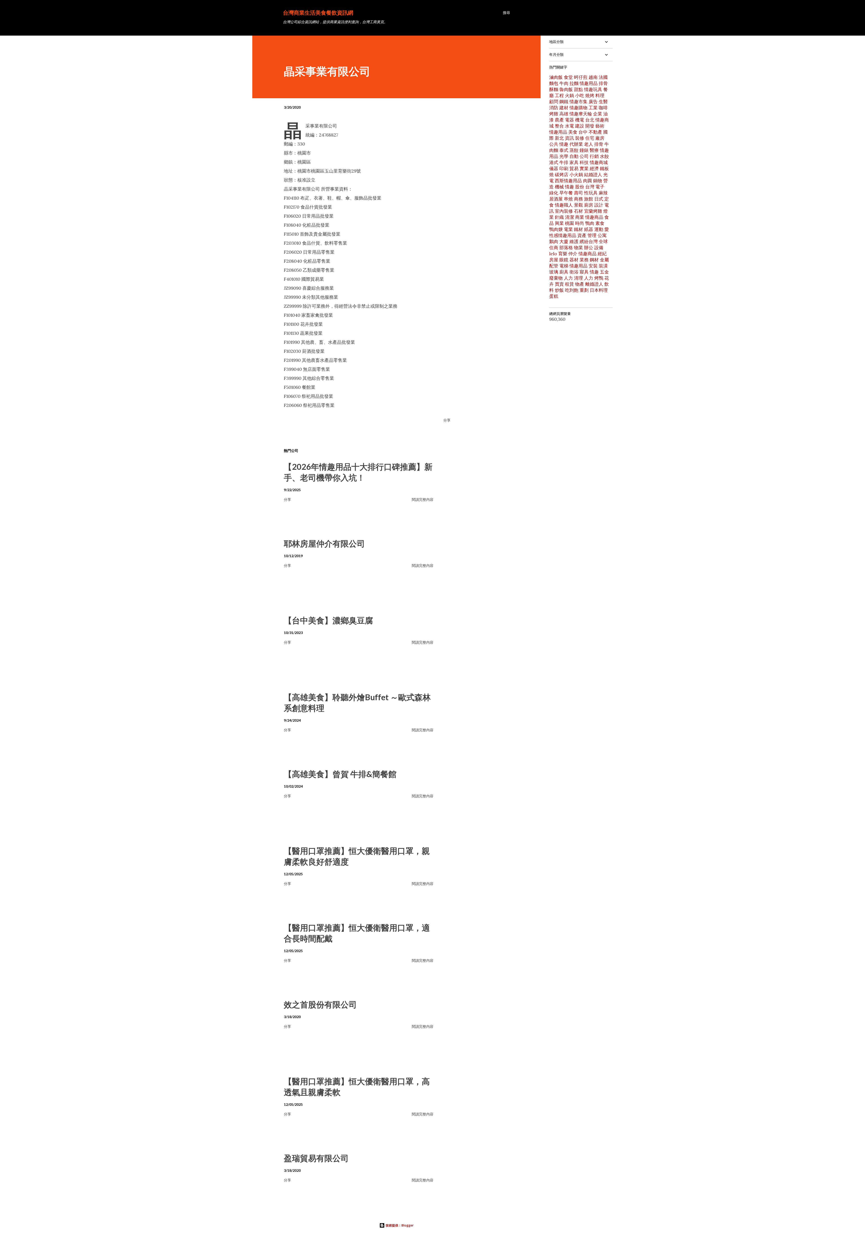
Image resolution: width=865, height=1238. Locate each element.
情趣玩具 (593, 89)
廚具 (563, 272)
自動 (573, 156)
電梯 (563, 266)
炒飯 (559, 290)
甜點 (578, 89)
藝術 (599, 126)
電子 (599, 186)
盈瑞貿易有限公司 (316, 1158)
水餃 (604, 156)
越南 (593, 77)
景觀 (578, 205)
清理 (578, 278)
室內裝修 (564, 211)
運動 (598, 229)
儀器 (553, 168)
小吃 (579, 95)
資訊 (569, 138)
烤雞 (553, 113)
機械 (559, 186)
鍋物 (597, 180)
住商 (553, 247)
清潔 (569, 217)
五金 (604, 272)
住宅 (589, 138)
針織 (559, 217)
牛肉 (563, 83)
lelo (553, 253)
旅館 (588, 199)
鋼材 (594, 259)
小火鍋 (576, 174)
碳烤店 (561, 174)
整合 (559, 126)
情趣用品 (589, 83)
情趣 (563, 144)
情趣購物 (578, 107)
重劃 (584, 290)
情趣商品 (594, 217)
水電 (569, 126)
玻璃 (553, 272)
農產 (559, 120)
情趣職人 (564, 205)
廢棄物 (556, 278)
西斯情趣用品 (568, 180)
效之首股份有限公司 (320, 1004)
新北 (559, 138)
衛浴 (573, 272)
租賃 (569, 284)
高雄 (563, 113)
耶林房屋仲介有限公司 (324, 543)
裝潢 (603, 266)
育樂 (562, 253)
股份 (579, 186)
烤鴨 (598, 278)
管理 (591, 235)
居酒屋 (556, 199)
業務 (584, 259)
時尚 (579, 223)
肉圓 (587, 180)
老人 (588, 144)
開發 (589, 126)
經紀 (602, 253)
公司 (584, 156)
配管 (553, 266)
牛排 (563, 162)
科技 (584, 162)
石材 (578, 211)
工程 (559, 95)
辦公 (588, 247)
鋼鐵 (563, 101)
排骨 (598, 144)
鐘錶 (584, 150)
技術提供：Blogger (399, 1225)
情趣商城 (599, 162)
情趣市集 (578, 101)
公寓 (602, 235)
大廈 (563, 241)
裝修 (579, 138)
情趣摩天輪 (580, 113)
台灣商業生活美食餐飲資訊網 (318, 12)
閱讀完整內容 (422, 499)
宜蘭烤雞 (593, 211)
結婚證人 (593, 174)
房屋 (553, 259)
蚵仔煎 (580, 77)
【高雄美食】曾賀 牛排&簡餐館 (340, 774)
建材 (563, 107)
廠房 (599, 138)
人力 (568, 278)
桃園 (569, 223)
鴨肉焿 (556, 229)
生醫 (603, 101)
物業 (578, 247)
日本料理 (599, 290)
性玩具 (591, 193)
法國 (603, 77)
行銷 (594, 156)
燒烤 (589, 95)
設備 (598, 247)
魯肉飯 (566, 89)
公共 (553, 144)
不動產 (595, 132)
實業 (584, 168)
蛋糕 (553, 296)
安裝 (593, 266)
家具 (573, 162)
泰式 (563, 150)
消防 (553, 107)
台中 (582, 132)
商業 (579, 217)
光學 (563, 156)
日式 (598, 199)
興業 (559, 223)
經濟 (594, 168)
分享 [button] (447, 420)
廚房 (588, 205)
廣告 (593, 101)
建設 (579, 126)
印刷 (563, 168)
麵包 (553, 83)
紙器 (588, 229)
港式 (553, 162)
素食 (599, 223)
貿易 (573, 168)
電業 (568, 229)
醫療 (594, 150)
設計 (598, 205)
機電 (579, 120)
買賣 (559, 284)
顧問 (553, 101)
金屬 (604, 259)
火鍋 (569, 95)
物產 (579, 284)
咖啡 (603, 107)
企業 (597, 113)
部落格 (566, 247)
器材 (573, 259)
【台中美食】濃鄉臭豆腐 (328, 620)
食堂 (568, 77)
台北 (589, 120)
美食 (572, 132)
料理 (599, 95)
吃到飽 (571, 290)
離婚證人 (594, 284)
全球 (603, 241)
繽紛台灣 (589, 241)
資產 (581, 235)
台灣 (589, 186)
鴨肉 (589, 223)
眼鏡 (563, 259)
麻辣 (603, 193)
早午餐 (566, 193)
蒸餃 (573, 150)
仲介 (572, 253)
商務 (578, 199)
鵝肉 (553, 241)
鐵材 (578, 229)
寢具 (584, 272)
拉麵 (573, 83)
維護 (573, 241)
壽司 (578, 193)
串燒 (568, 199)
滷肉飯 (556, 77)
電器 (569, 120)
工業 (593, 107)
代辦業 (576, 144)
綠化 (553, 193)
